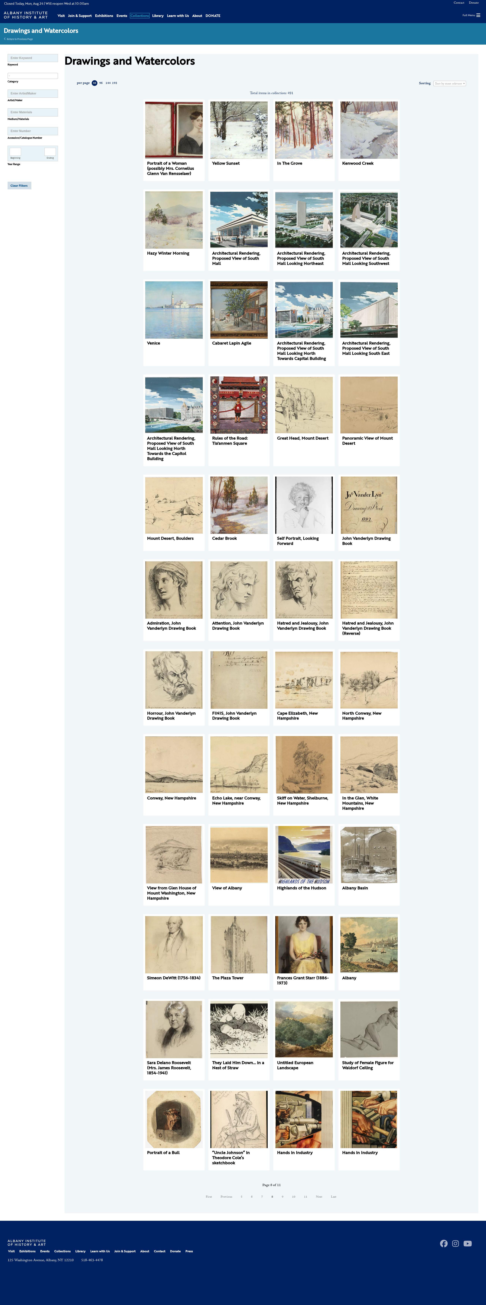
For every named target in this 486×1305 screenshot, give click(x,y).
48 (94, 83)
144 (108, 83)
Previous (226, 1197)
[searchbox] (33, 75)
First (209, 1197)
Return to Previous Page (20, 38)
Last (333, 1197)
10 (293, 1197)
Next (319, 1197)
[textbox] (450, 83)
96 (101, 83)
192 (114, 83)
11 (305, 1197)
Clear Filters (19, 185)
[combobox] (33, 76)
